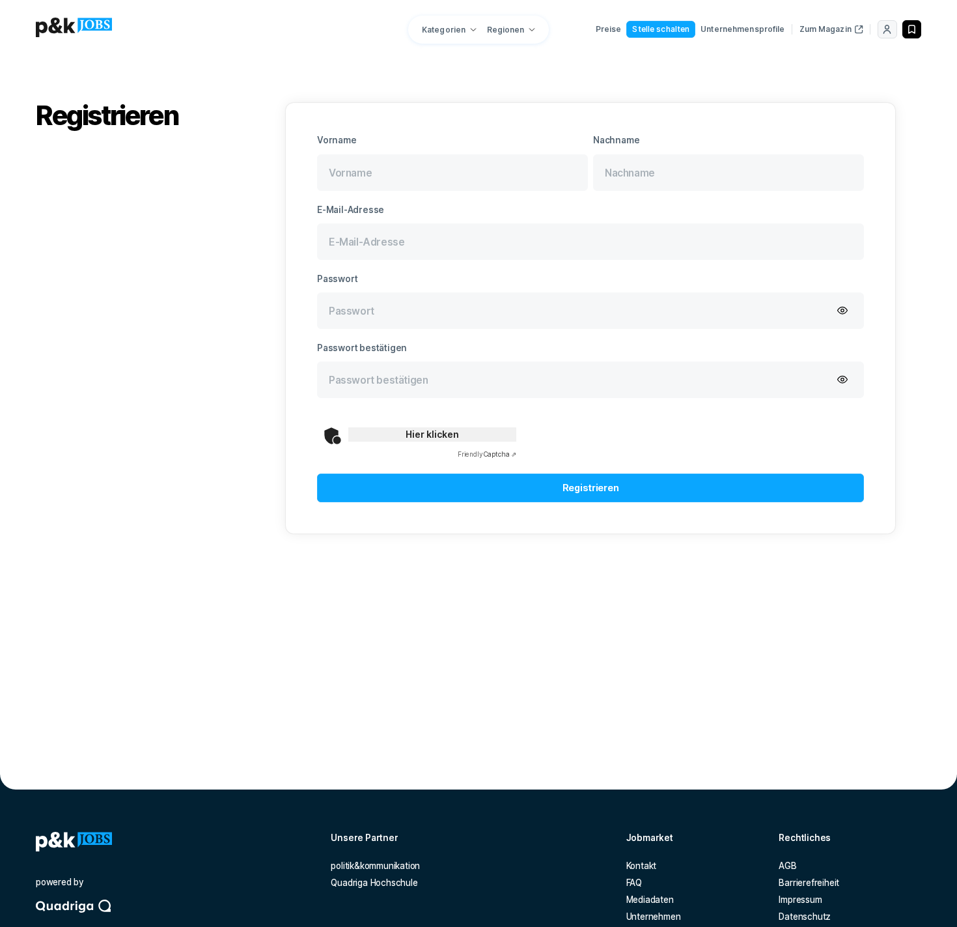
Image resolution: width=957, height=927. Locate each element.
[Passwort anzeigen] (842, 311)
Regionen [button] (506, 30)
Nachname (616, 140)
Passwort (337, 279)
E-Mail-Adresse (350, 210)
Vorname (337, 140)
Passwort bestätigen (362, 348)
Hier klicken (432, 434)
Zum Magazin (825, 29)
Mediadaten (650, 899)
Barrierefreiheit (809, 882)
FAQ (634, 882)
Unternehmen (653, 916)
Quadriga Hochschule (374, 882)
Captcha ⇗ (487, 454)
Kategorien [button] (443, 30)
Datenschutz (805, 916)
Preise (609, 29)
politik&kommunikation (375, 866)
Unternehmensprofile (742, 29)
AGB (787, 866)
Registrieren (590, 487)
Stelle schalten (660, 29)
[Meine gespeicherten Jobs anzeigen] (911, 29)
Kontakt (641, 866)
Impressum (800, 899)
